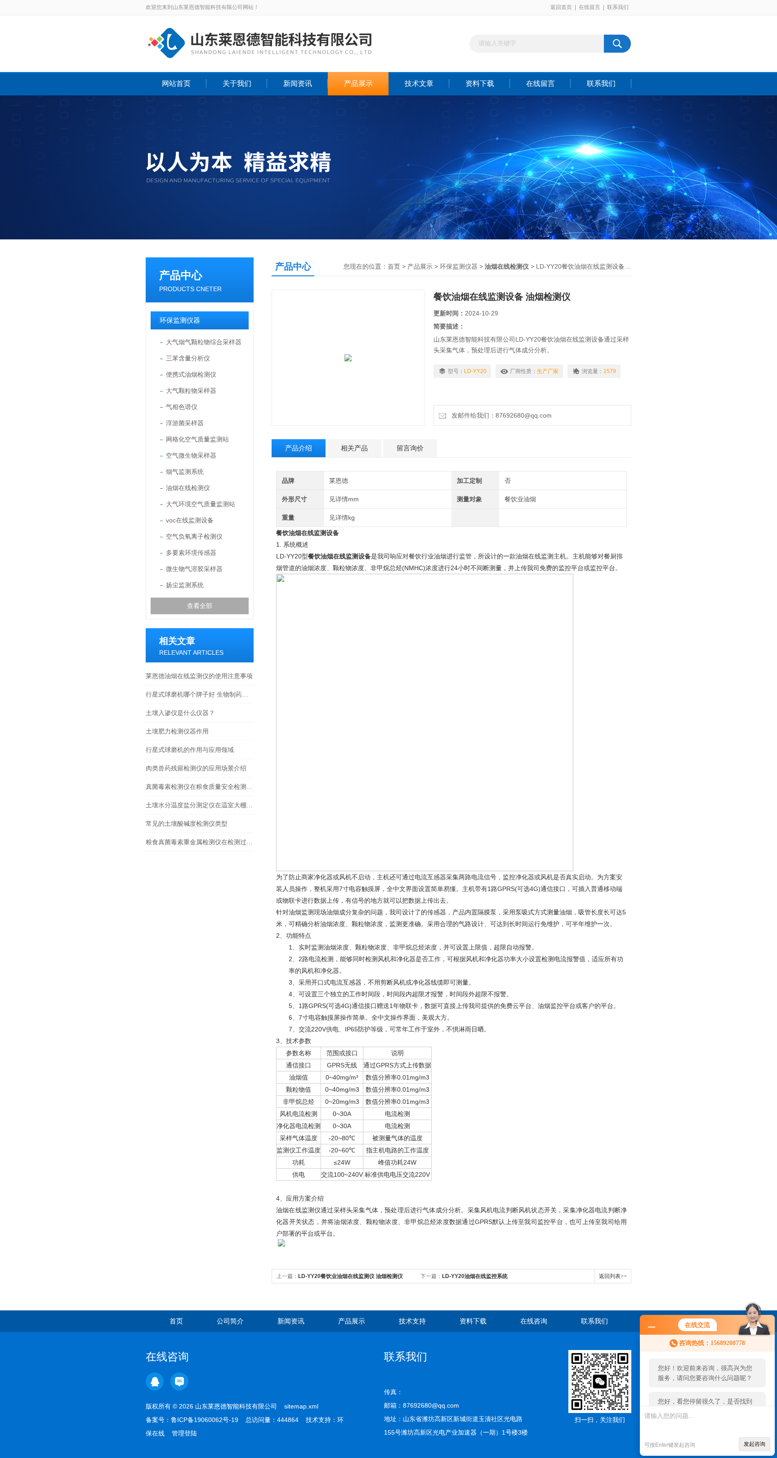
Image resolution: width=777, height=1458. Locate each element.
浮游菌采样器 (185, 423)
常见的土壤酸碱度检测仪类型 (187, 823)
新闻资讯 (297, 83)
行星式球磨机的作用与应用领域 (190, 749)
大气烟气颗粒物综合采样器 (203, 342)
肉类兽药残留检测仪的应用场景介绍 (196, 768)
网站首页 (176, 83)
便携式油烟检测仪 (191, 374)
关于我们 (237, 83)
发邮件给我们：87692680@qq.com (500, 415)
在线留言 (589, 7)
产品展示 (358, 83)
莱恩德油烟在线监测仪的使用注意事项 (199, 676)
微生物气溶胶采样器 (194, 568)
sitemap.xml (301, 1406)
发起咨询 (754, 1444)
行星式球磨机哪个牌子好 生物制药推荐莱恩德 (200, 694)
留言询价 (410, 448)
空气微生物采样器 (191, 455)
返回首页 (561, 7)
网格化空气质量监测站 (197, 439)
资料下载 (479, 83)
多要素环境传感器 (191, 552)
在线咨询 (533, 1321)
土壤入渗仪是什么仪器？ (180, 712)
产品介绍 (298, 448)
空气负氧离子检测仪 (194, 536)
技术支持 (412, 1321)
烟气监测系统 (185, 471)
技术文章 (419, 83)
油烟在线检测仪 (188, 487)
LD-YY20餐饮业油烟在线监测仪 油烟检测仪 (350, 1276)
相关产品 (354, 448)
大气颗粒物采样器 (191, 390)
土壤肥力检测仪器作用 (177, 731)
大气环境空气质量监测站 (200, 504)
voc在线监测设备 (190, 520)
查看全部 (199, 605)
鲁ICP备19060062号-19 (204, 1419)
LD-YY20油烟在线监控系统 (475, 1276)
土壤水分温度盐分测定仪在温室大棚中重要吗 (200, 805)
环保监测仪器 (180, 320)
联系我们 (618, 7)
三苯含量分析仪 (188, 358)
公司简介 (230, 1321)
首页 (394, 266)
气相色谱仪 (181, 406)
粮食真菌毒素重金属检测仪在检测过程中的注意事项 (200, 842)
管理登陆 (184, 1433)
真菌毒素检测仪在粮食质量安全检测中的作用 (200, 786)
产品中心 (180, 275)
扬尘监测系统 (185, 585)
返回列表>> (613, 1276)
